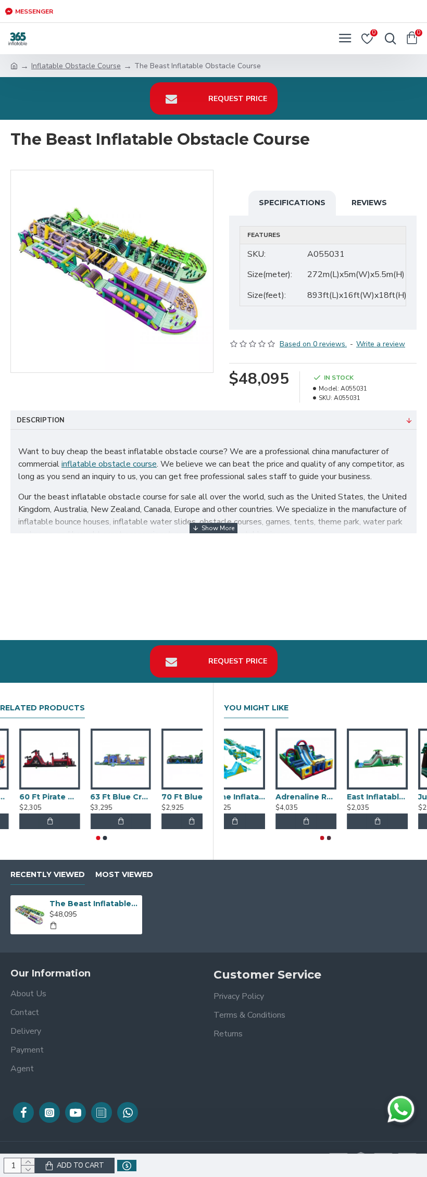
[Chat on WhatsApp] (401, 1109)
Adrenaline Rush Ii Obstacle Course (395, 797)
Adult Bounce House (30, 797)
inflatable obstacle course (109, 464)
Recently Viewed (47, 874)
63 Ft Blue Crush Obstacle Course (172, 797)
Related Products (42, 708)
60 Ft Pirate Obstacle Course (101, 797)
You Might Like (256, 708)
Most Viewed (124, 874)
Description (41, 420)
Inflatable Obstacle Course (76, 66)
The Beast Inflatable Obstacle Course (94, 903)
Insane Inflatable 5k (324, 797)
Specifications (292, 202)
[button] (98, 838)
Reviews (369, 202)
